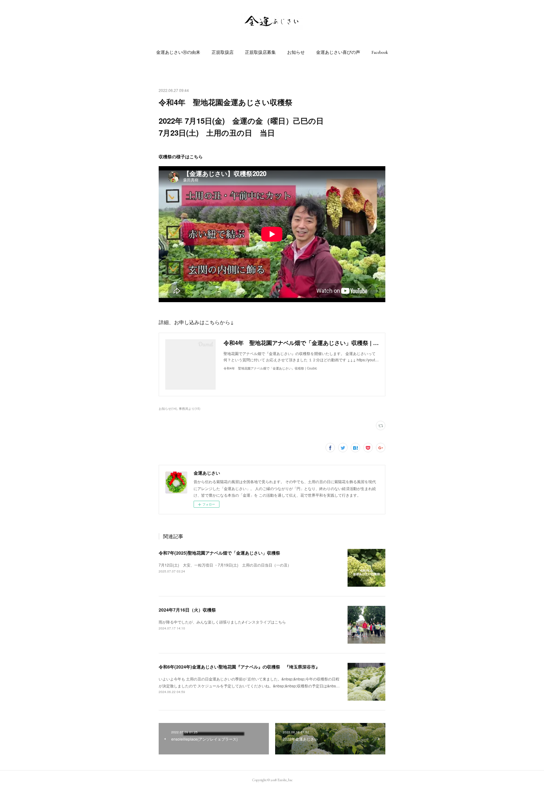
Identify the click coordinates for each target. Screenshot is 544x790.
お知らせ (296, 52)
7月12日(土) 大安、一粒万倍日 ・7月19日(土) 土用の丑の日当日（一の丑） (225, 564)
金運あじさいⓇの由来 (178, 52)
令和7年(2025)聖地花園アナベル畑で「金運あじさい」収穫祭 (219, 553)
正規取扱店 (223, 52)
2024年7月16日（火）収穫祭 (187, 610)
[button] (178, 52)
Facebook (379, 52)
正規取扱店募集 (260, 52)
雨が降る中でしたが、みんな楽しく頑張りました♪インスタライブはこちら (222, 621)
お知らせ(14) (168, 408)
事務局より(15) (189, 408)
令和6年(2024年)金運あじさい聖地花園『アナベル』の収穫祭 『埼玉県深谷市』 (239, 666)
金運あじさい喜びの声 (338, 52)
